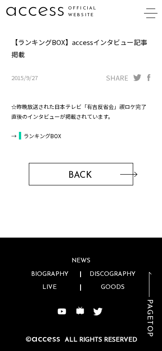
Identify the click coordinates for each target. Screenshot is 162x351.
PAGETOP (149, 318)
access (35, 10)
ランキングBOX (42, 136)
